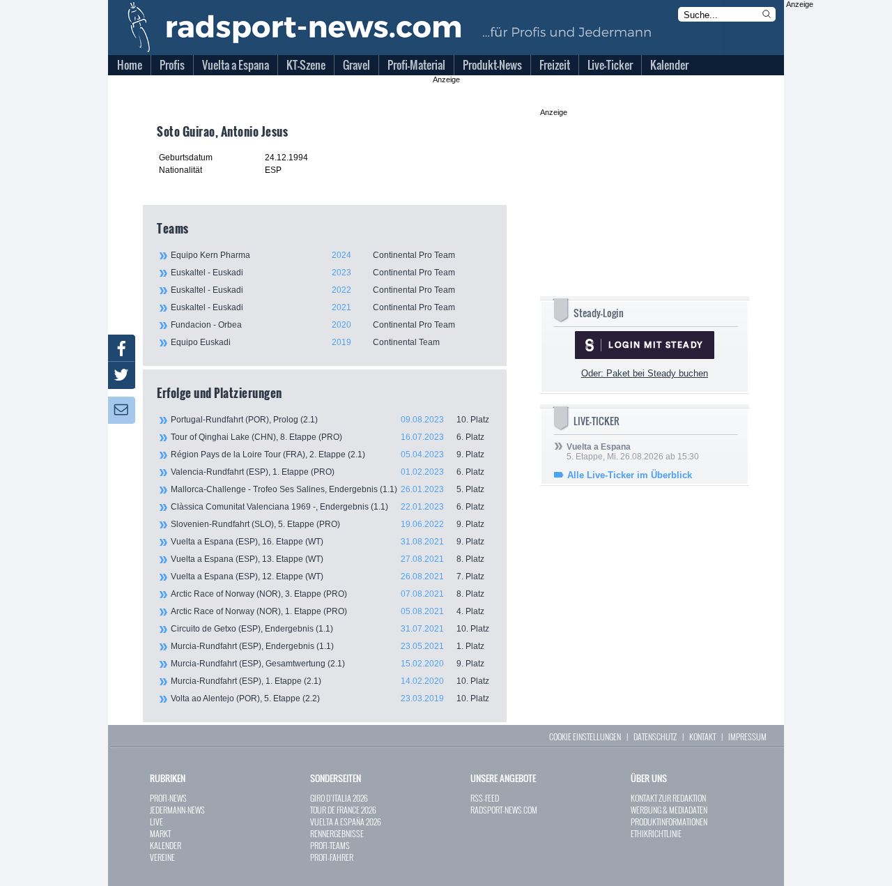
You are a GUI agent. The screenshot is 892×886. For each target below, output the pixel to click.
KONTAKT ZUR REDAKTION (668, 798)
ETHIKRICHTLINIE (656, 833)
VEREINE (162, 857)
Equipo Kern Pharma (313, 255)
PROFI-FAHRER (331, 857)
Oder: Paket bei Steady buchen (644, 373)
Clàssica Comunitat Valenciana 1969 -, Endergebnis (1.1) (327, 507)
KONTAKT (702, 736)
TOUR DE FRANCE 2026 (343, 810)
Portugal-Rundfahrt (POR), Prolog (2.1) (330, 420)
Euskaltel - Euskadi (313, 272)
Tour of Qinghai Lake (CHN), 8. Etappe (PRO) (327, 437)
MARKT (160, 833)
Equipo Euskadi (305, 342)
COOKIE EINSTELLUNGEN (585, 736)
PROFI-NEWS (168, 798)
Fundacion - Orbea (313, 325)
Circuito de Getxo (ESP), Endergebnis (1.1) (330, 629)
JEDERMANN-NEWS (177, 810)
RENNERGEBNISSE (337, 833)
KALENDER (165, 845)
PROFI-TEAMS (330, 845)
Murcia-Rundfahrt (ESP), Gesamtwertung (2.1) (327, 664)
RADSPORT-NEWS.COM (503, 810)
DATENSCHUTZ (655, 736)
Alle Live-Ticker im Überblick (629, 475)
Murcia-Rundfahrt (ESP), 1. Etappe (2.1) (330, 681)
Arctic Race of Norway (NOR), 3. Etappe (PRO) (327, 594)
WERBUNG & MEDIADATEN (669, 810)
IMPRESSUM (747, 736)
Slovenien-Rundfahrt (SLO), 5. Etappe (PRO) (327, 524)
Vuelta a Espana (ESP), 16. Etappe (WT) (327, 542)
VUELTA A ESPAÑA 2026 (345, 821)
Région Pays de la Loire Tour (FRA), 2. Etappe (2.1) (327, 454)
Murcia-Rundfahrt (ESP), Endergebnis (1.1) (327, 646)
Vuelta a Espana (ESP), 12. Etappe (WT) (327, 576)
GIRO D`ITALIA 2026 (339, 798)
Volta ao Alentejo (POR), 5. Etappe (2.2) (330, 698)
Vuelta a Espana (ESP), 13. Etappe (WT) (327, 559)
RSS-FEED (484, 798)
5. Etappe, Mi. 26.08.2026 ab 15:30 (633, 451)
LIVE (156, 821)
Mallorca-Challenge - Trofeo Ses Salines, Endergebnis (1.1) (327, 489)
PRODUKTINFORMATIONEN (669, 821)
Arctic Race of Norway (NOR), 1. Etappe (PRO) (327, 611)
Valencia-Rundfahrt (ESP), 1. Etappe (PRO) (327, 472)
